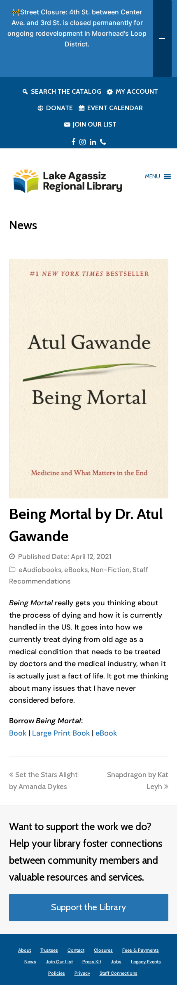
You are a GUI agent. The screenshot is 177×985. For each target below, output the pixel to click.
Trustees (49, 950)
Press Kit (91, 961)
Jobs (116, 961)
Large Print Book (61, 733)
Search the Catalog (66, 91)
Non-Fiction (110, 569)
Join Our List (94, 124)
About (24, 950)
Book (18, 733)
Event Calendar (115, 108)
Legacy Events (146, 961)
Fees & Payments (140, 950)
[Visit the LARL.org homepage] (67, 180)
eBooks (76, 569)
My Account (137, 91)
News (30, 961)
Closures (103, 950)
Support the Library (88, 907)
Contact (76, 950)
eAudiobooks (40, 569)
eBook (107, 733)
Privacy (82, 973)
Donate (59, 108)
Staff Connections (118, 973)
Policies (56, 973)
